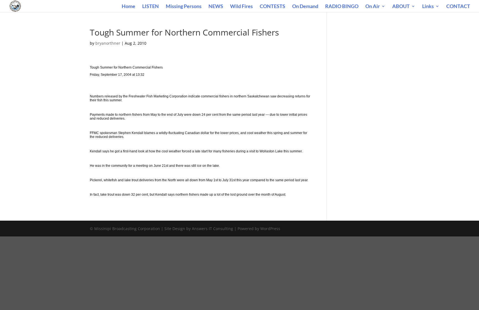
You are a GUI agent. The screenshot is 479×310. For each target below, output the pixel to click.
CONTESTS (272, 6)
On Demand (305, 6)
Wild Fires (241, 6)
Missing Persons (184, 6)
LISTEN (150, 6)
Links (428, 6)
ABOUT (401, 6)
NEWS (215, 6)
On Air (372, 6)
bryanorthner (107, 43)
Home (128, 6)
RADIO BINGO (341, 6)
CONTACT (458, 6)
